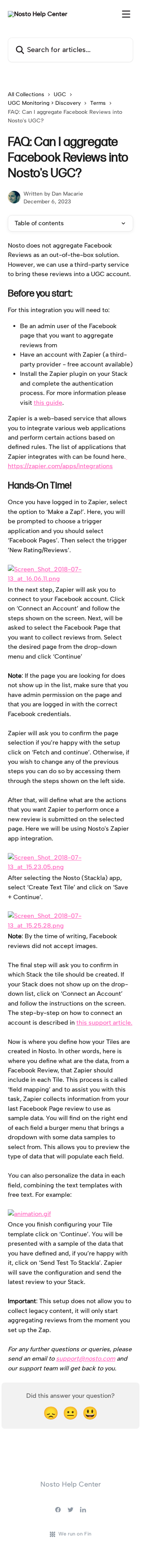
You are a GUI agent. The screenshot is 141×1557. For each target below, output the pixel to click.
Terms (98, 103)
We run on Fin (74, 1534)
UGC (60, 94)
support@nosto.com (85, 1358)
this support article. (104, 1022)
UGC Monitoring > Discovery (44, 103)
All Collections (26, 94)
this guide (48, 402)
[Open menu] (126, 14)
